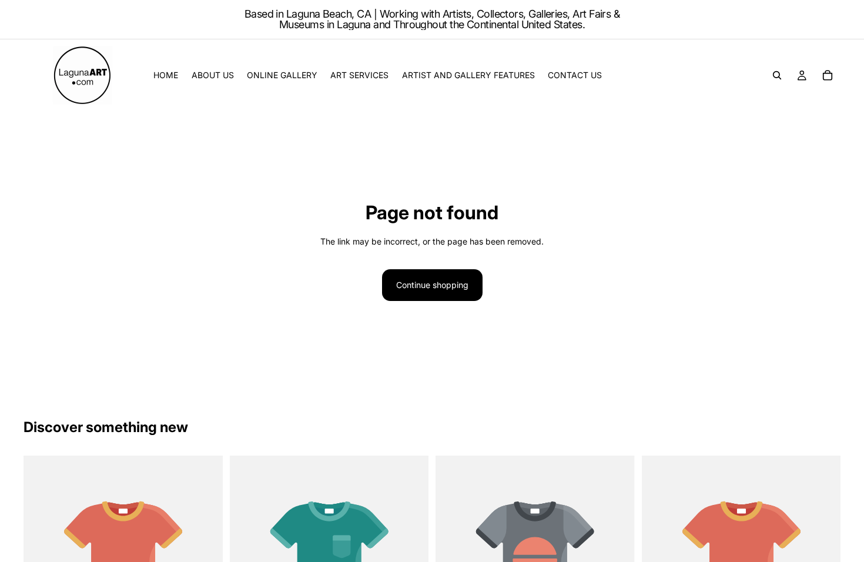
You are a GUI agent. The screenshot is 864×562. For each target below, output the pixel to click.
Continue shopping (432, 285)
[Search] (777, 75)
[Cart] (827, 75)
